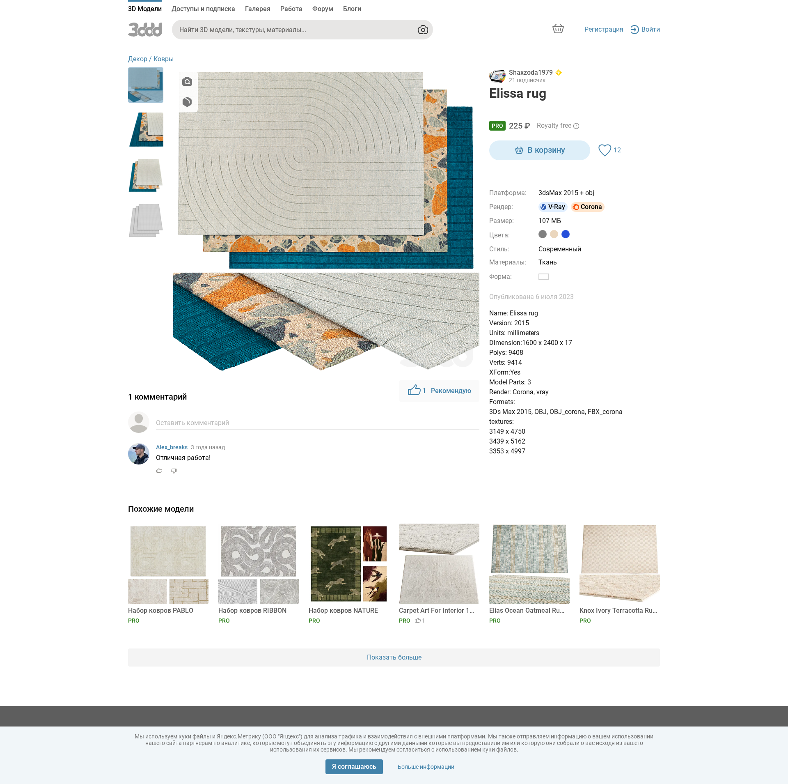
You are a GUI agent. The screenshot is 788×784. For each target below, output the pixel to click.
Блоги (352, 9)
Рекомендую (446, 391)
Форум (322, 9)
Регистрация (603, 29)
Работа (291, 9)
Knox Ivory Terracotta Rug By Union (618, 610)
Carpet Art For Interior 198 (437, 610)
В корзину (546, 150)
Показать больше (394, 657)
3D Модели (145, 9)
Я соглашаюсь (354, 766)
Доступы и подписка (203, 9)
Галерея (257, 9)
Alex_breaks (172, 447)
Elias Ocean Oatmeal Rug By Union (528, 610)
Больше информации (426, 766)
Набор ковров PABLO (160, 610)
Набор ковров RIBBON (252, 610)
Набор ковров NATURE (343, 610)
